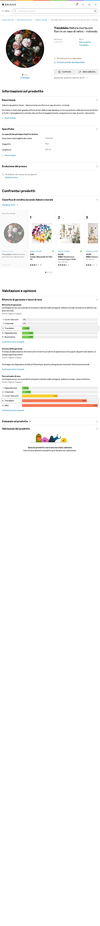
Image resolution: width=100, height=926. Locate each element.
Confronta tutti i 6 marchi (13, 342)
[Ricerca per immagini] (95, 11)
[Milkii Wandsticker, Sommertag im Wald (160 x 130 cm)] (70, 238)
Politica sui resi (11, 177)
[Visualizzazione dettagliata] (50, 328)
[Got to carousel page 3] (26, 74)
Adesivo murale (41, 20)
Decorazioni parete (24, 20)
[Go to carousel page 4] (51, 272)
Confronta (66, 72)
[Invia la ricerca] (15, 11)
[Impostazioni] (77, 5)
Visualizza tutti (8, 205)
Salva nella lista (89, 72)
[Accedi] (82, 4)
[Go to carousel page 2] (47, 272)
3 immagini (25, 78)
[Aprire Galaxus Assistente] (89, 5)
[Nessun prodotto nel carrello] (96, 5)
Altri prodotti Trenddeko (85, 42)
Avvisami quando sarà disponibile (71, 62)
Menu (7, 11)
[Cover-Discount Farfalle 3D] (42, 238)
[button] (76, 58)
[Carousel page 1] (45, 272)
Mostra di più (10, 118)
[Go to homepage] (9, 4)
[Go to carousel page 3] (49, 272)
